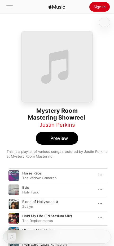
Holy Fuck (30, 192)
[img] (57, 6)
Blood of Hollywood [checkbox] (38, 202)
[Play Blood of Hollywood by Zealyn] (13, 204)
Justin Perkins (57, 125)
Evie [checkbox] (25, 187)
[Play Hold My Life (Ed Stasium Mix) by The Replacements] (13, 218)
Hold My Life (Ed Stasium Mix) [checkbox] (47, 216)
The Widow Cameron (39, 178)
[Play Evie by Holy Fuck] (13, 189)
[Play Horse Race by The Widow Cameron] (13, 175)
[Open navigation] (9, 7)
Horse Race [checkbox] (31, 173)
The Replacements (37, 221)
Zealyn (27, 206)
